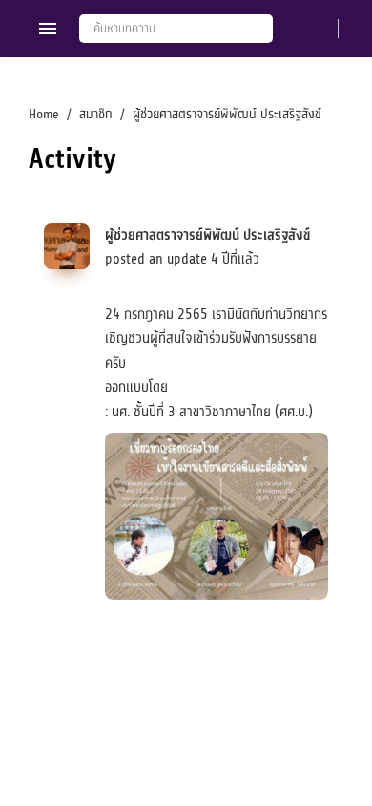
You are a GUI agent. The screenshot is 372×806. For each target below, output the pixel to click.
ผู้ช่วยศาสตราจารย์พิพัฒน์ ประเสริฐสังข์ (207, 235)
